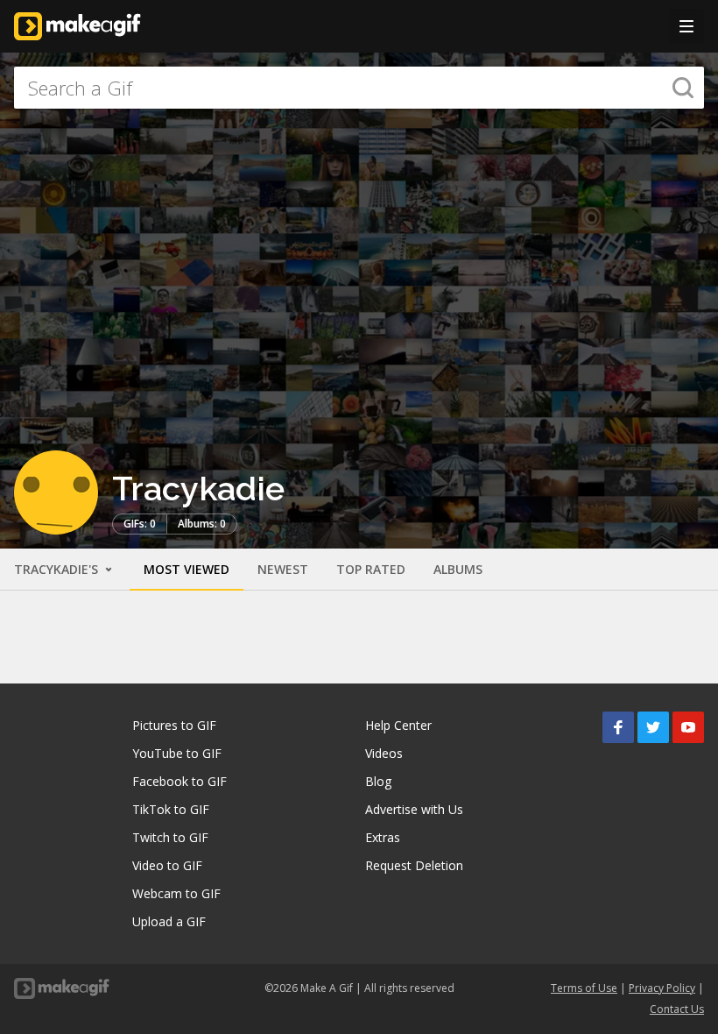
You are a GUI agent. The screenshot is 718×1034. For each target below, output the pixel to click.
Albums (457, 569)
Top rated (370, 569)
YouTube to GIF (177, 753)
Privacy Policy (662, 988)
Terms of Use (584, 988)
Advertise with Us (414, 809)
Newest (282, 569)
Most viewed (186, 569)
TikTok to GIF (170, 809)
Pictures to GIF (174, 725)
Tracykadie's (58, 569)
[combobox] (359, 88)
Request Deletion (414, 865)
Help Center (398, 725)
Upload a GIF (169, 921)
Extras (382, 837)
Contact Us (677, 1009)
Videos (384, 753)
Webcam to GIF (176, 893)
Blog (378, 781)
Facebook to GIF (179, 781)
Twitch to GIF (170, 837)
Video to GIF (167, 865)
